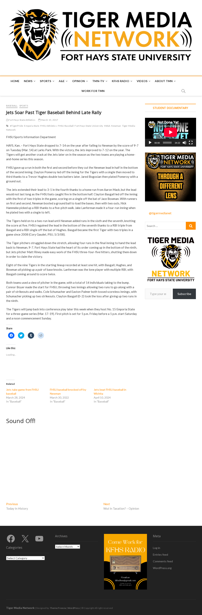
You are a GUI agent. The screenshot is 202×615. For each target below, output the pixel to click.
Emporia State (31, 125)
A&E (62, 81)
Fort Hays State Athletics (21, 119)
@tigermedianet (160, 213)
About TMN (164, 81)
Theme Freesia (58, 608)
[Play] (150, 143)
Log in (156, 547)
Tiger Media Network (20, 607)
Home (15, 81)
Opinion (78, 81)
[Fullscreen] (191, 143)
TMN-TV (98, 81)
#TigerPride (16, 125)
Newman (116, 125)
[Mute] (184, 143)
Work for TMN (93, 91)
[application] (170, 132)
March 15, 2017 (49, 119)
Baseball (12, 105)
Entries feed (160, 554)
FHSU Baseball (66, 125)
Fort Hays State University (89, 125)
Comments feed (163, 561)
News (28, 81)
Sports (45, 81)
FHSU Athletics (48, 125)
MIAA (107, 125)
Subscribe (184, 294)
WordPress (74, 608)
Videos (142, 81)
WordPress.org (162, 568)
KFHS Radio (120, 81)
